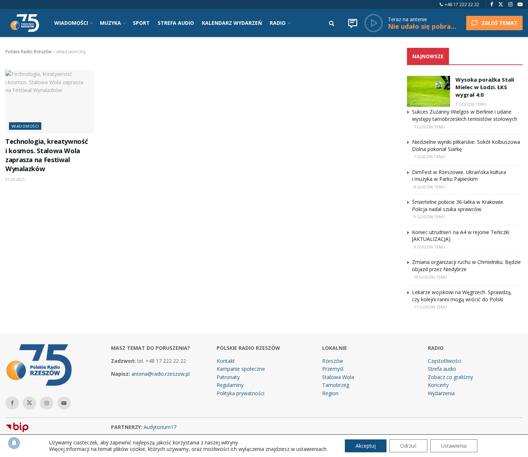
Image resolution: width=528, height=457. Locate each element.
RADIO (278, 22)
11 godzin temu (430, 307)
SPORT (141, 22)
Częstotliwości (444, 360)
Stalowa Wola (338, 377)
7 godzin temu (471, 104)
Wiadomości (25, 126)
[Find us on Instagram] (510, 4)
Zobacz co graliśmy (450, 377)
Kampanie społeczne (241, 368)
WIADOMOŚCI (71, 22)
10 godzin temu (430, 277)
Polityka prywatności (240, 393)
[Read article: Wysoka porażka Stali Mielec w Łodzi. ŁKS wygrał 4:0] (428, 91)
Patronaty (228, 377)
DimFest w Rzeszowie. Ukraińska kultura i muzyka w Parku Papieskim (459, 176)
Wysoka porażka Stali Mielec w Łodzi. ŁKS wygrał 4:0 (484, 87)
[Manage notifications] (14, 443)
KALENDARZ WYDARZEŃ (232, 22)
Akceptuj (366, 445)
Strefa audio (442, 368)
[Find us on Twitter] (500, 4)
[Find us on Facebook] (491, 4)
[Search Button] (331, 23)
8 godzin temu (429, 186)
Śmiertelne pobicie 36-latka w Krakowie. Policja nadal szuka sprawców (458, 205)
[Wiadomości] (352, 23)
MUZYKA (110, 22)
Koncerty (438, 384)
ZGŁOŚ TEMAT (499, 22)
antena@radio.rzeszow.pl (160, 373)
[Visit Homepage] (24, 23)
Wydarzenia (441, 393)
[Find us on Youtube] (520, 4)
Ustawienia (454, 445)
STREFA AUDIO (176, 22)
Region (330, 393)
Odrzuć (408, 445)
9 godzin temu (429, 216)
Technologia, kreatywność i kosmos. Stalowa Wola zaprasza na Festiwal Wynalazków (46, 155)
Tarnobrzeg (335, 384)
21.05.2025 (15, 179)
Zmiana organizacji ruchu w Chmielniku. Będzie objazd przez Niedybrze (466, 266)
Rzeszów (332, 360)
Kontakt (226, 360)
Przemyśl (332, 368)
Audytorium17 (160, 427)
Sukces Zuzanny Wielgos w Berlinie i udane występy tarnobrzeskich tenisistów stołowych (464, 115)
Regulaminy (230, 384)
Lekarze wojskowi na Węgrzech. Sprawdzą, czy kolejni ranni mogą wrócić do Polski (462, 296)
